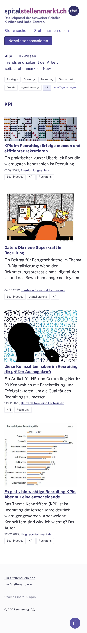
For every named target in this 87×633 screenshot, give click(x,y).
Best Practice (15, 176)
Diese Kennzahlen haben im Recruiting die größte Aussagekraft (41, 369)
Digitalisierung (30, 87)
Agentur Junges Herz (35, 170)
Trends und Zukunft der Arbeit (31, 62)
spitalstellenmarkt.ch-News (29, 68)
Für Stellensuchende (19, 578)
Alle (8, 56)
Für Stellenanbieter (18, 584)
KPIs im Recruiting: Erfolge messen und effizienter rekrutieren (42, 148)
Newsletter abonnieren (28, 41)
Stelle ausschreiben (51, 31)
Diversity (29, 79)
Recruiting (46, 79)
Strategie (12, 79)
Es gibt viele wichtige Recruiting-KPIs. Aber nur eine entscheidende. (40, 494)
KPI (47, 87)
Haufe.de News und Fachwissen (43, 290)
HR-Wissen (26, 56)
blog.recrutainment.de (36, 534)
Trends (11, 87)
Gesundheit (66, 79)
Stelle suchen (16, 31)
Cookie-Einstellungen (20, 597)
